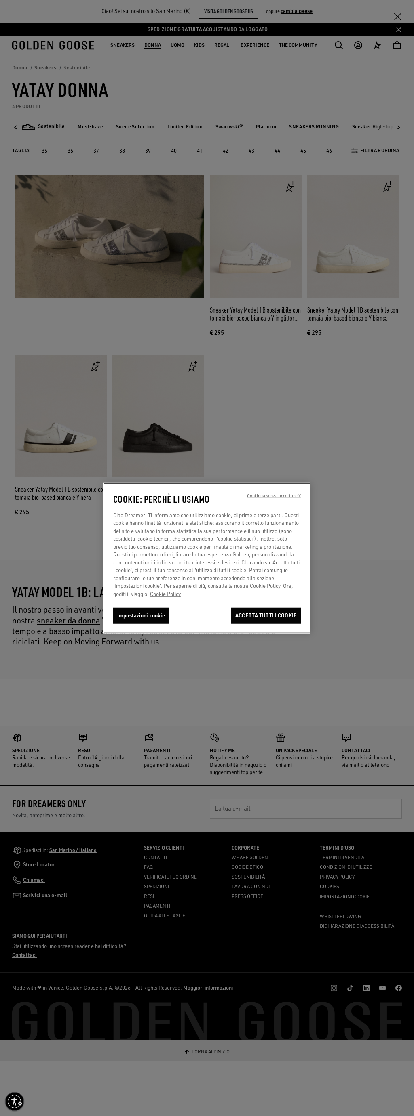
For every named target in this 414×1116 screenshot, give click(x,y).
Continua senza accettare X (274, 495)
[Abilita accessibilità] (14, 1101)
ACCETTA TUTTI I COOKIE (266, 615)
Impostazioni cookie (141, 615)
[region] (207, 557)
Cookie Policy (165, 594)
